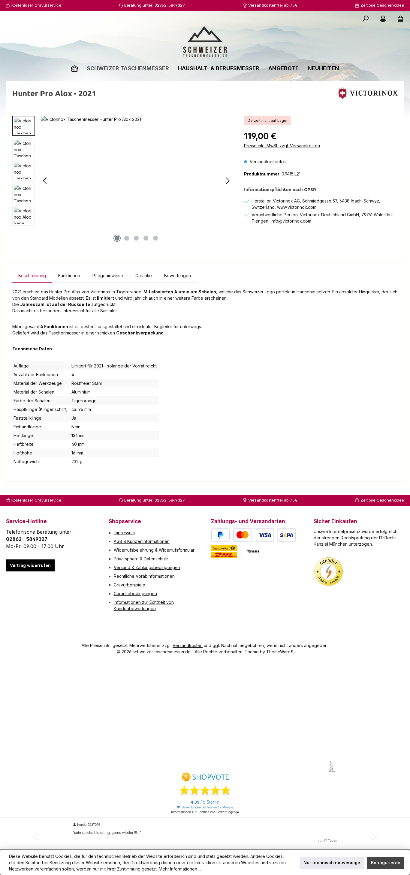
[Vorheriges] (45, 180)
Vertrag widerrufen (30, 565)
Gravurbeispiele (129, 584)
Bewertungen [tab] (177, 275)
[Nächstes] (227, 180)
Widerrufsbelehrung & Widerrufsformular (154, 550)
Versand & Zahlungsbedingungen (147, 567)
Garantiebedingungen (135, 593)
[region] (122, 180)
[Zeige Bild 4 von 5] (145, 238)
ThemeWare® (280, 651)
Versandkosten (188, 645)
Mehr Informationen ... (180, 868)
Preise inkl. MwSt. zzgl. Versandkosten (282, 145)
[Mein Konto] (383, 19)
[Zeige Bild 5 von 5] (155, 238)
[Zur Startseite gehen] (205, 41)
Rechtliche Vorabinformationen (144, 576)
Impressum (124, 532)
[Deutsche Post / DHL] (224, 551)
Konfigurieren (385, 862)
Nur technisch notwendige (331, 862)
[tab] (32, 275)
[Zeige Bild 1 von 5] (117, 238)
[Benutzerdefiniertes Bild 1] (329, 572)
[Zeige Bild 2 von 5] (126, 238)
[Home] (74, 68)
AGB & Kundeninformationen (142, 541)
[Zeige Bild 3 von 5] (136, 238)
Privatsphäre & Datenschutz (141, 558)
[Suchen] (365, 19)
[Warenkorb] (398, 19)
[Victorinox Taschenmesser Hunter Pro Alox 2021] (136, 180)
